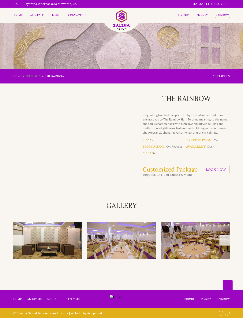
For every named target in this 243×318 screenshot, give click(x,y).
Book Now (216, 169)
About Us (37, 15)
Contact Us (77, 15)
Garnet (202, 15)
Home (18, 15)
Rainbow (222, 15)
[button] (18, 240)
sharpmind (94, 313)
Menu (56, 15)
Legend (183, 15)
